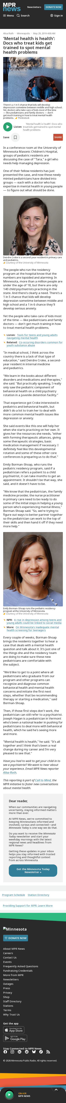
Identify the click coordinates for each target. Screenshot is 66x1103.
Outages (8, 983)
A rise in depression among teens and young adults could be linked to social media (34, 621)
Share (58, 137)
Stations (8, 1005)
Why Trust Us (11, 1014)
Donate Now (53, 7)
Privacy (7, 992)
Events (7, 962)
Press (6, 988)
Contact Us (10, 957)
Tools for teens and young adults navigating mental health (32, 336)
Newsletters (11, 979)
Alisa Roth (8, 33)
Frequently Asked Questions (20, 966)
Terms (7, 1010)
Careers (8, 953)
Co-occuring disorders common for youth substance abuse (35, 343)
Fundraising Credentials (18, 970)
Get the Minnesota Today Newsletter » (33, 870)
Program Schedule (13, 894)
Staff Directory (12, 1001)
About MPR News (14, 948)
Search (25, 15)
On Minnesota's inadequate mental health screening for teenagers (33, 628)
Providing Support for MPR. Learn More (28, 905)
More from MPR (13, 975)
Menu (10, 15)
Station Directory (38, 894)
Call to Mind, (43, 780)
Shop (6, 997)
